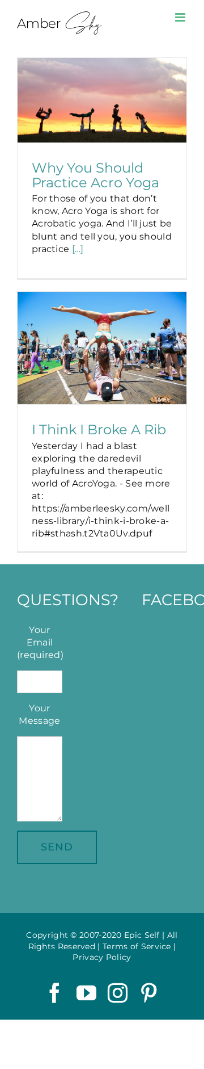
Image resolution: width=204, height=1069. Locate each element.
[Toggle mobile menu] (181, 17)
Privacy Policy (102, 957)
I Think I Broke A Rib (99, 429)
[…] (78, 249)
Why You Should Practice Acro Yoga (95, 175)
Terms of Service (137, 946)
